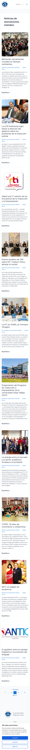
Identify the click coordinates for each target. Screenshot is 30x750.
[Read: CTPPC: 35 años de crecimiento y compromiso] (15, 509)
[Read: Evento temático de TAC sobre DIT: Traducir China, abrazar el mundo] (15, 244)
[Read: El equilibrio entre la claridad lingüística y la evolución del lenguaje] (15, 634)
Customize (15, 742)
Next (15, 695)
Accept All (15, 738)
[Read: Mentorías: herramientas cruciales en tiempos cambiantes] (15, 44)
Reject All (15, 746)
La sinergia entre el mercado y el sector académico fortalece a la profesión (14, 459)
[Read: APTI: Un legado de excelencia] (14, 572)
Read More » (6, 91)
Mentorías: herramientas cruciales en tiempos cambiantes (13, 61)
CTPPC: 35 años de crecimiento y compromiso (14, 525)
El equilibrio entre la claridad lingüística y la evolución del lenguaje (14, 652)
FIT (2, 330)
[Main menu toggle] (26, 4)
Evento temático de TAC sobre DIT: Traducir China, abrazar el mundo (13, 262)
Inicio (15, 721)
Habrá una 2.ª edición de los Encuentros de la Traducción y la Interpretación (14, 198)
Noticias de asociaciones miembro (11, 67)
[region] (15, 736)
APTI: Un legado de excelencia (10, 588)
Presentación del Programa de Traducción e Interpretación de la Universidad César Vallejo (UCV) (14, 390)
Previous (15, 689)
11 (24, 692)
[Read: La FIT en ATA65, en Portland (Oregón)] (15, 309)
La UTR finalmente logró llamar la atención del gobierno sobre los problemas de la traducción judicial (14, 131)
